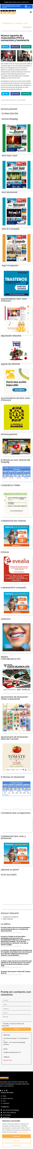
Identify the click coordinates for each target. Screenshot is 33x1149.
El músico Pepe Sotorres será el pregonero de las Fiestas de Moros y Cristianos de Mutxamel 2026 (15, 929)
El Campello (17, 23)
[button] (30, 12)
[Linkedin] (6, 1090)
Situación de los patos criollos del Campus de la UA (15, 972)
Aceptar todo (16, 1136)
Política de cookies (23, 1132)
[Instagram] (4, 1090)
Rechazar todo (16, 1145)
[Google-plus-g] (2, 1090)
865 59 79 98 (7, 1060)
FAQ (18, 2)
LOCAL (25, 23)
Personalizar (16, 1140)
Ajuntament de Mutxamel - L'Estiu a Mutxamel (15, 698)
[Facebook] (0, 1090)
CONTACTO (25, 2)
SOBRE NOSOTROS (10, 2)
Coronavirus (7, 23)
